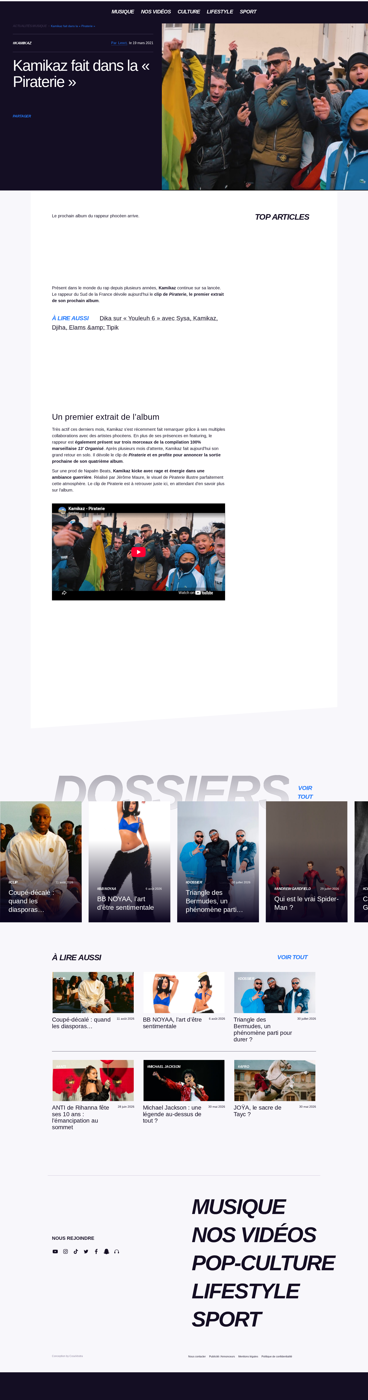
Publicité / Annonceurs (222, 1356)
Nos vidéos (156, 11)
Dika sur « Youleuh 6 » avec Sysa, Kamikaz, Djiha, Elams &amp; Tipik (135, 323)
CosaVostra (76, 1356)
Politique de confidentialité (277, 1356)
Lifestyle (220, 11)
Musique (123, 11)
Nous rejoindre (73, 1238)
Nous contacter (197, 1356)
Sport (248, 11)
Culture (189, 11)
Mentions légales (248, 1356)
